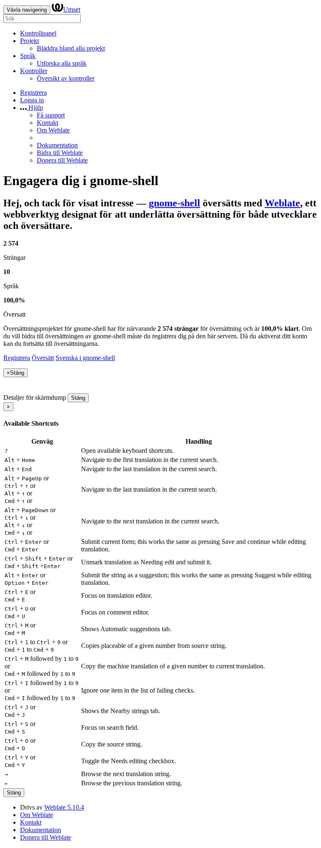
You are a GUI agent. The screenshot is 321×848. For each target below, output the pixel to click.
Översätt (43, 357)
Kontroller (33, 70)
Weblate (282, 203)
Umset (71, 9)
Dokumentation (57, 145)
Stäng (78, 398)
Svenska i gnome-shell (85, 357)
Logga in (32, 100)
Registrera (33, 92)
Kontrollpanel (38, 33)
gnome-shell (174, 203)
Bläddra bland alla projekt (71, 48)
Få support (51, 115)
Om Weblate (53, 130)
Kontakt (47, 122)
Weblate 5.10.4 (64, 807)
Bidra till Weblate (60, 152)
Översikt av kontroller (65, 78)
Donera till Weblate (62, 160)
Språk (28, 55)
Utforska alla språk (62, 63)
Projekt (29, 40)
